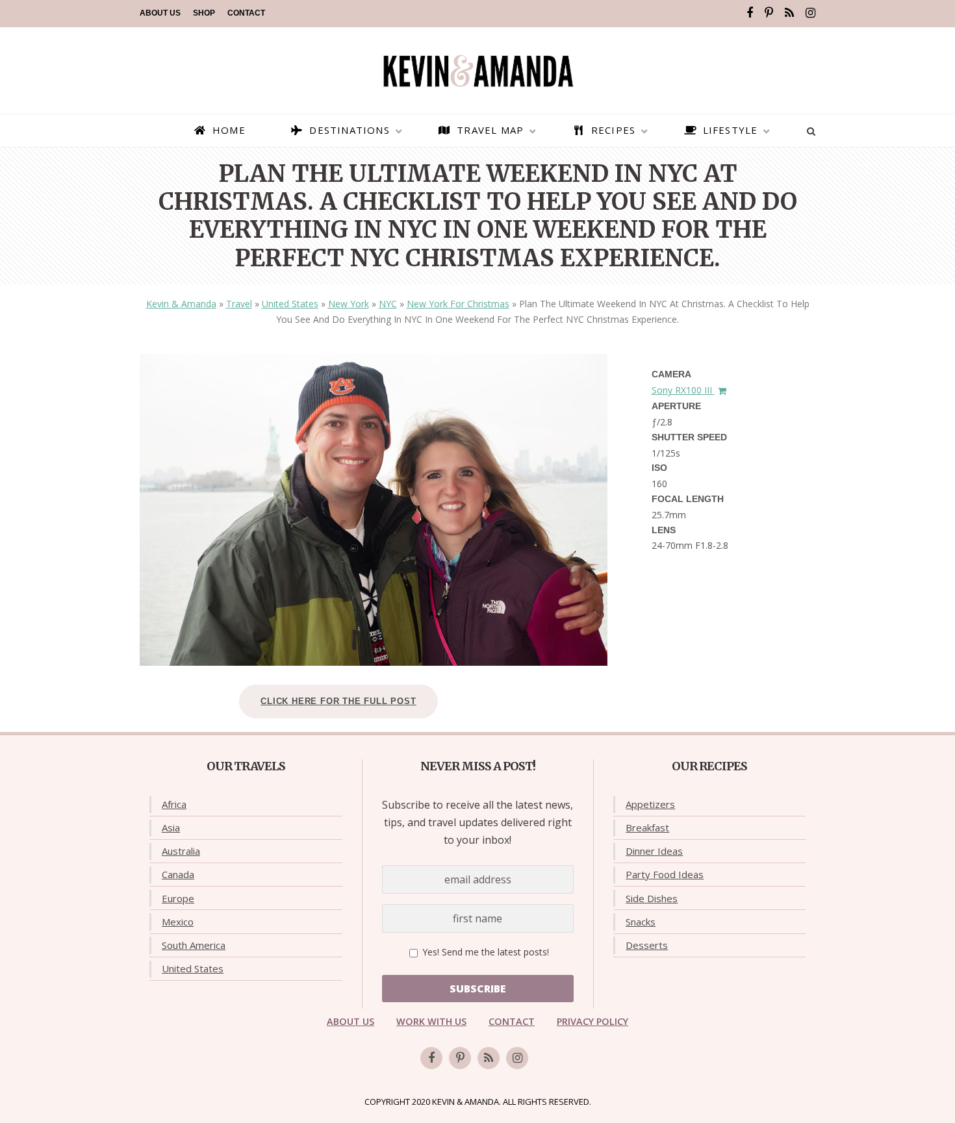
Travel (239, 303)
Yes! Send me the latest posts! (484, 952)
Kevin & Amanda (181, 303)
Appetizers (650, 804)
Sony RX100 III (683, 390)
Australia (181, 850)
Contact (246, 13)
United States (290, 303)
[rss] (789, 12)
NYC (388, 303)
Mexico (178, 921)
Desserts (647, 945)
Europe (178, 898)
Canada (178, 874)
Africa (174, 804)
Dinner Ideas (654, 850)
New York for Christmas (458, 303)
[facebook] (749, 12)
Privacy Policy (592, 1021)
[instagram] (810, 12)
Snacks (641, 921)
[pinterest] (769, 12)
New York (348, 303)
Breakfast (647, 827)
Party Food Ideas (665, 874)
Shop (204, 13)
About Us (160, 13)
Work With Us (431, 1021)
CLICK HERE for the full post (338, 701)
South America (193, 945)
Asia (171, 827)
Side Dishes (652, 898)
